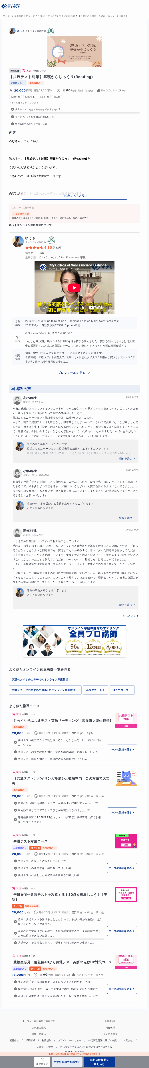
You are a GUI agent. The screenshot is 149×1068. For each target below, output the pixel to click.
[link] (74, 737)
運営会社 (14, 1040)
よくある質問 (110, 1034)
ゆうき (21, 30)
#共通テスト (17, 82)
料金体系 (110, 1027)
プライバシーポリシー (70, 1040)
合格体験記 (110, 1021)
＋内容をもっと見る (74, 196)
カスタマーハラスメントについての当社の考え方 (86, 1046)
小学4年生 (30, 471)
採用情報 (30, 1040)
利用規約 (46, 1040)
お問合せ (128, 1040)
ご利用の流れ (39, 1027)
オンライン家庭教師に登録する (38, 1021)
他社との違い (39, 1034)
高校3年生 (30, 398)
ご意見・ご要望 (45, 1046)
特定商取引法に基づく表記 (102, 1040)
